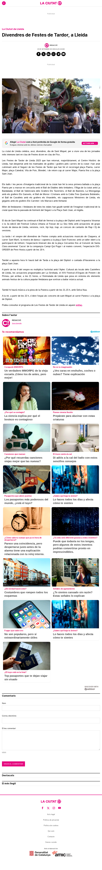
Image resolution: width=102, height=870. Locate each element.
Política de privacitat (51, 820)
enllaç (79, 305)
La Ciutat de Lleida (13, 29)
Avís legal (51, 814)
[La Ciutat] (51, 3)
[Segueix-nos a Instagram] (53, 808)
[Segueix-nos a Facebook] (42, 808)
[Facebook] (39, 54)
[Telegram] (58, 54)
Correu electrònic (9, 716)
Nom (4, 703)
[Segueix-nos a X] (48, 808)
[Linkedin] (48, 54)
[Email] (63, 54)
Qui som (51, 831)
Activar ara (88, 143)
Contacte (51, 837)
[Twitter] (43, 54)
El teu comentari (9, 728)
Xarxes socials (51, 842)
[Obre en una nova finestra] (39, 853)
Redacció (54, 45)
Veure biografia (17, 323)
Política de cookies (51, 825)
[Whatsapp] (53, 54)
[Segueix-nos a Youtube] (59, 808)
